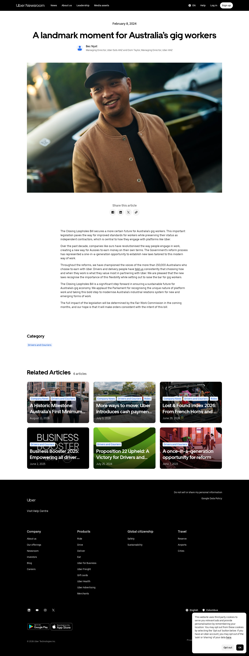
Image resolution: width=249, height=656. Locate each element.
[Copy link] (136, 212)
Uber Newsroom (30, 5)
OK (240, 647)
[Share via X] (128, 212)
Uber (31, 500)
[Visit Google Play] (38, 626)
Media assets (101, 5)
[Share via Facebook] (112, 212)
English (194, 610)
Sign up (226, 5)
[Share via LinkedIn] (120, 212)
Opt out (228, 647)
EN (194, 5)
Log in (213, 5)
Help (203, 5)
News (54, 5)
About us (67, 5)
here (228, 637)
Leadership (83, 5)
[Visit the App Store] (61, 627)
